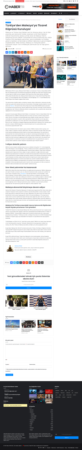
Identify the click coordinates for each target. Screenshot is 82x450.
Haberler (54, 13)
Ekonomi (14, 13)
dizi (72, 390)
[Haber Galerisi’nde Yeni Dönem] (33, 396)
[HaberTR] (15, 7)
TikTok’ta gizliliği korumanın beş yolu (69, 47)
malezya (29, 256)
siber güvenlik (68, 394)
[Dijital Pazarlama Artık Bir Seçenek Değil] (71, 77)
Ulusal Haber (17, 19)
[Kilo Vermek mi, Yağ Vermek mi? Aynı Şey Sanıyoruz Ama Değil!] (49, 396)
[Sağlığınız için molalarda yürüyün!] (60, 37)
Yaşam (29, 13)
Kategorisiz (32, 419)
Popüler (60, 19)
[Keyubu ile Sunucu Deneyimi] (71, 63)
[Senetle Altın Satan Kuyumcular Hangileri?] (60, 31)
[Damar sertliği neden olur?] (60, 25)
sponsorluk (26, 445)
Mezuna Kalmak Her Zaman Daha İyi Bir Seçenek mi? (35, 1)
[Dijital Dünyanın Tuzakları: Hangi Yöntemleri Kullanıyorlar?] (61, 63)
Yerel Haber (33, 417)
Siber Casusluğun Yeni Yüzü (61, 82)
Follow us (6, 401)
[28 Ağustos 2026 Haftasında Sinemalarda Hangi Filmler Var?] (33, 391)
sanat (64, 394)
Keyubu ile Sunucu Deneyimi (71, 67)
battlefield (57, 390)
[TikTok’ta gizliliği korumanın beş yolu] (60, 48)
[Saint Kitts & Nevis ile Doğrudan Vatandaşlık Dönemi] (45, 324)
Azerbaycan (23, 173)
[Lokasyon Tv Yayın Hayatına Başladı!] (49, 391)
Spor (35, 13)
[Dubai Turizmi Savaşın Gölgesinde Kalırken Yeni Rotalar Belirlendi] (29, 324)
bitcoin (62, 390)
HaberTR (31, 445)
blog (66, 390)
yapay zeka (69, 397)
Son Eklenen (72, 19)
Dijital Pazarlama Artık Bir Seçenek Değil (71, 83)
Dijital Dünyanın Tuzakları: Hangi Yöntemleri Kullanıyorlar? (60, 69)
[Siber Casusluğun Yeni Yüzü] (61, 77)
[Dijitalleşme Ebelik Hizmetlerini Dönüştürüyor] (49, 401)
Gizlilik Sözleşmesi (60, 447)
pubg (60, 394)
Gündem (32, 413)
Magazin (47, 13)
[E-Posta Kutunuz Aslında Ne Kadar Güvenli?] (41, 401)
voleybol (63, 397)
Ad (6, 359)
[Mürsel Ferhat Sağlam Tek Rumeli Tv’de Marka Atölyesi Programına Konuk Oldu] (33, 401)
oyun (56, 394)
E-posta (7, 364)
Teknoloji (21, 13)
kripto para (63, 392)
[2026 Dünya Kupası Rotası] (13, 324)
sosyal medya (57, 397)
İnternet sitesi (32, 364)
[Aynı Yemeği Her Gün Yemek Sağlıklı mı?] (41, 396)
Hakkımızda (53, 447)
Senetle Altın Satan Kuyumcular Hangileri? (70, 30)
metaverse (68, 392)
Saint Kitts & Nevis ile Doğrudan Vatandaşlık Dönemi (43, 330)
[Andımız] (60, 42)
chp (69, 390)
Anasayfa (6, 13)
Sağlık (41, 13)
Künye (66, 447)
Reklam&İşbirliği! (71, 447)
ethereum (57, 392)
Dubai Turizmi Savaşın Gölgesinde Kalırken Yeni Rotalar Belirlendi (27, 330)
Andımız (67, 41)
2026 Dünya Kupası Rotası (12, 329)
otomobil (76, 392)
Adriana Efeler (10, 48)
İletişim (76, 447)
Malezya (12, 105)
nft (72, 392)
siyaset (74, 394)
